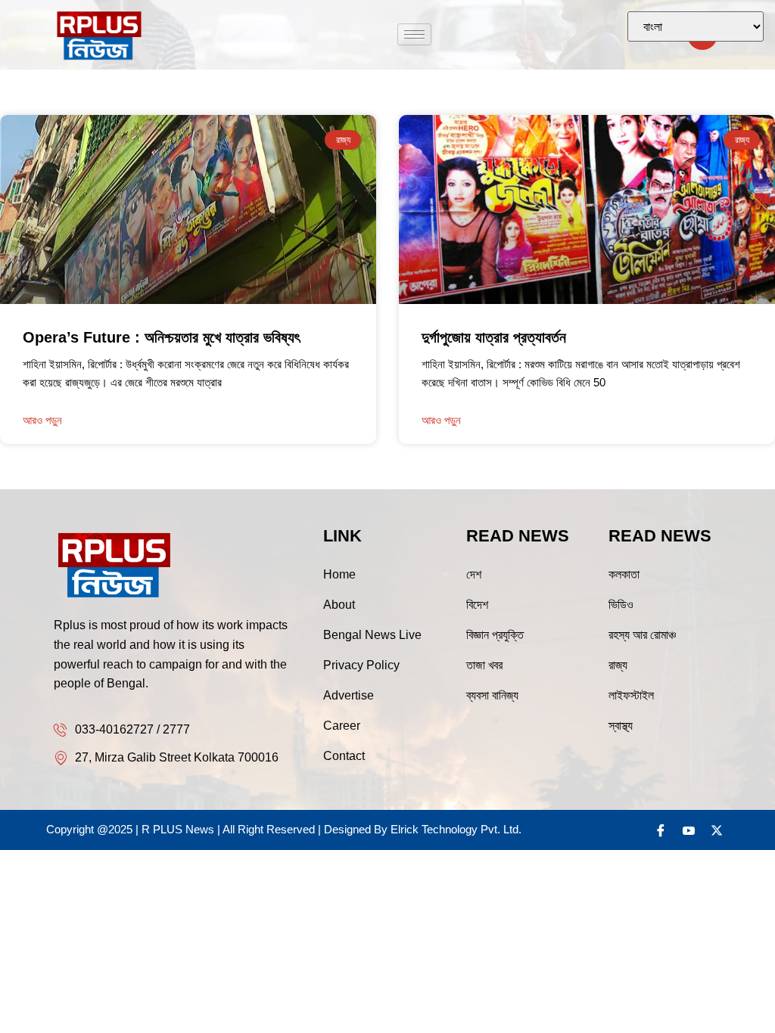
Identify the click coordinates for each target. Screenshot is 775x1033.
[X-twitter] (717, 830)
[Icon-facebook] (661, 830)
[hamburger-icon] (414, 34)
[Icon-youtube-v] (689, 830)
